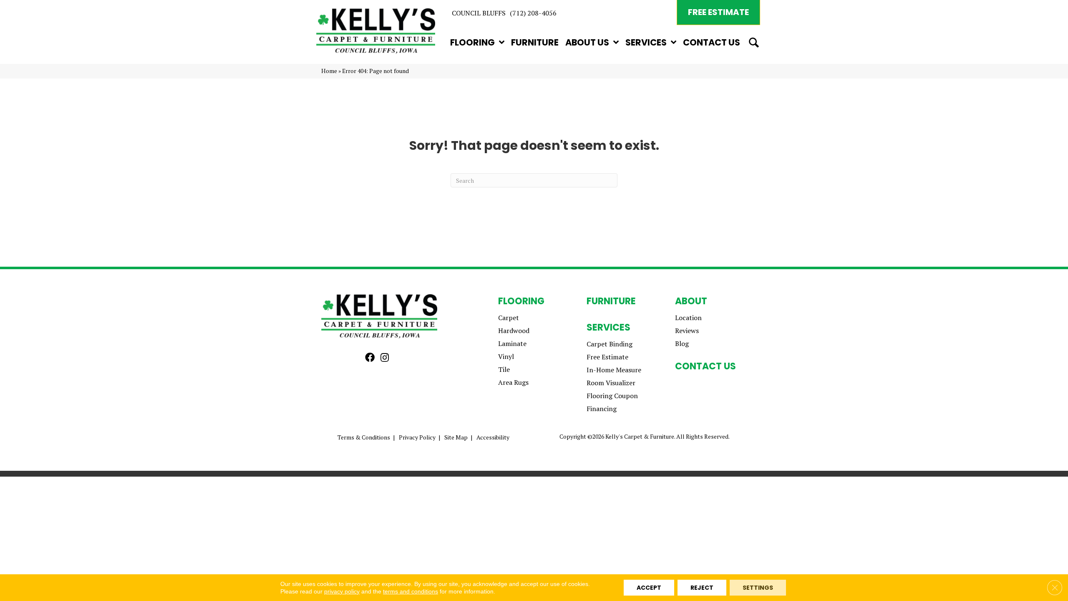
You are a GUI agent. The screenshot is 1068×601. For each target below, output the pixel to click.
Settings (758, 587)
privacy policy (342, 591)
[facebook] (370, 358)
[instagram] (384, 358)
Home (329, 71)
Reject (701, 587)
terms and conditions (410, 591)
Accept (649, 587)
